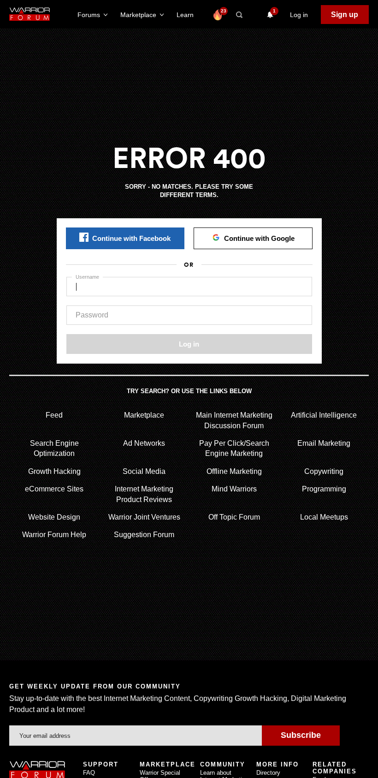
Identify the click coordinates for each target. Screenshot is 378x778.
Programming (324, 489)
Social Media (144, 471)
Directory (268, 772)
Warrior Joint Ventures (144, 517)
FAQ (89, 772)
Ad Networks (144, 443)
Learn (188, 14)
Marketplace (144, 415)
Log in (189, 344)
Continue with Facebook (131, 238)
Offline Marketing (234, 471)
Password (92, 315)
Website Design (54, 517)
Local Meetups (324, 517)
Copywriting (323, 471)
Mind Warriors (234, 489)
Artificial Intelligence (324, 415)
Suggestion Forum (144, 535)
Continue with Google (259, 238)
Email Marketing (323, 443)
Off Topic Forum (234, 517)
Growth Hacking (54, 471)
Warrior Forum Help (54, 535)
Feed (54, 415)
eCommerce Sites (54, 489)
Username (87, 277)
